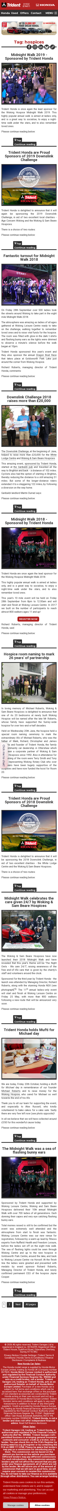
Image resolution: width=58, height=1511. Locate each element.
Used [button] (14, 13)
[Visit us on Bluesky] (46, 46)
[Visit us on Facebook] (29, 46)
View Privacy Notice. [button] (14, 1497)
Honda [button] (5, 13)
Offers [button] (24, 13)
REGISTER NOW (28, 619)
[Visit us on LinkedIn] (40, 46)
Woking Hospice (10, 1094)
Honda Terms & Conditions (30, 1358)
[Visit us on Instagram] (34, 46)
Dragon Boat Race (46, 355)
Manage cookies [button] (16, 1505)
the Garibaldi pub (23, 467)
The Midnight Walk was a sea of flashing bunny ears (29, 1150)
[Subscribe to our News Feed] (52, 46)
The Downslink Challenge (15, 451)
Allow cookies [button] (42, 1505)
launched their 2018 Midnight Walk (22, 959)
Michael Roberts (10, 1091)
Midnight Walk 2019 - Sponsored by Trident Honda (29, 57)
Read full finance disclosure (33, 1423)
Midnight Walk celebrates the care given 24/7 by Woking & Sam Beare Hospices (29, 902)
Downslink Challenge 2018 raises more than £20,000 (29, 399)
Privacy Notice (11, 1355)
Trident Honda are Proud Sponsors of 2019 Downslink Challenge (29, 156)
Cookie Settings (28, 1355)
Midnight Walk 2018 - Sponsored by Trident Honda (29, 521)
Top (18, 140)
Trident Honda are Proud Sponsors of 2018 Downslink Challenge (29, 802)
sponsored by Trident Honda (40, 463)
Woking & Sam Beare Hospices (38, 458)
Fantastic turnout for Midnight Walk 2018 (29, 258)
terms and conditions (22, 1401)
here (14, 1391)
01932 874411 (26, 5)
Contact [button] (36, 13)
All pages (31, 1304)
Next (18, 1304)
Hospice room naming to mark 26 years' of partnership (29, 656)
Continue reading (24, 144)
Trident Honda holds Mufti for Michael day (29, 1032)
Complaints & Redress (35, 1360)
